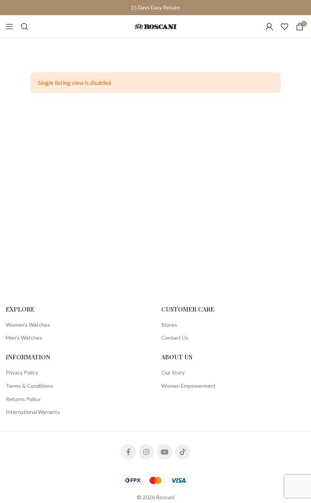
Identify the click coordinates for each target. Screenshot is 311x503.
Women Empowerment (188, 385)
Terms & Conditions (29, 385)
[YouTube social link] (164, 451)
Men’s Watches (24, 337)
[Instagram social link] (146, 451)
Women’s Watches (28, 324)
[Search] (24, 26)
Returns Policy (23, 399)
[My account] (269, 26)
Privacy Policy (22, 372)
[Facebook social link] (128, 451)
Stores (169, 324)
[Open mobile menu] (9, 26)
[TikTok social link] (182, 451)
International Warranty (33, 412)
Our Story (173, 372)
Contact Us (174, 337)
